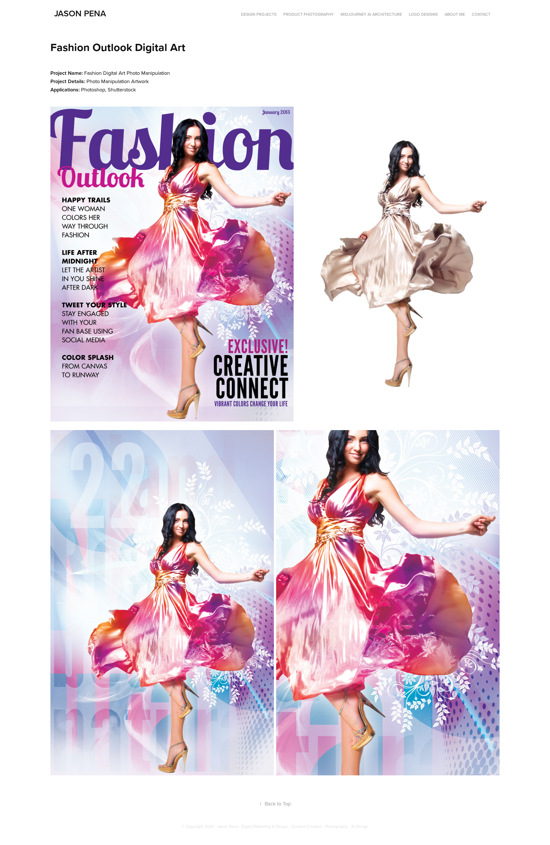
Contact (481, 14)
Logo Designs (423, 14)
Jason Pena (80, 13)
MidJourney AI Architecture (371, 14)
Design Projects (258, 14)
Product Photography (308, 14)
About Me (455, 14)
